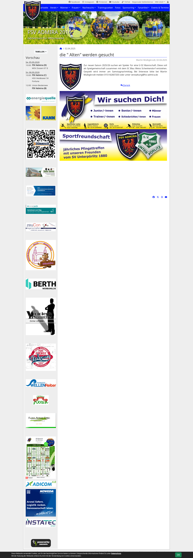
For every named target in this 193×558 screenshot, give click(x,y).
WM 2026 (159, 2)
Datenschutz (116, 553)
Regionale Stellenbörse (142, 2)
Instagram (89, 2)
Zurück (126, 85)
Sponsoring (128, 7)
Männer (64, 7)
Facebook (75, 2)
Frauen (75, 7)
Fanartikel (143, 7)
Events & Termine (160, 7)
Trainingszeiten (105, 7)
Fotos (118, 7)
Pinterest (102, 2)
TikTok (127, 2)
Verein (53, 7)
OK (178, 554)
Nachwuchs (88, 7)
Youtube (115, 2)
